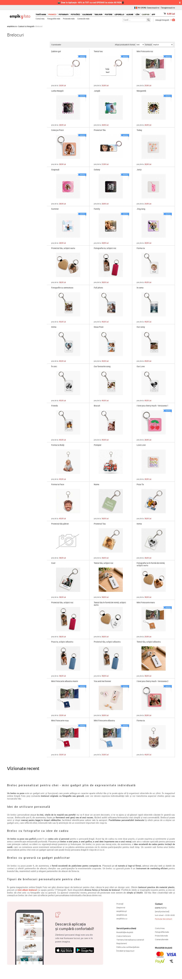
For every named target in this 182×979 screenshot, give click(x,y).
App (153, 14)
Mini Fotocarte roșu (60, 720)
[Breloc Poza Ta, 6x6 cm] (153, 501)
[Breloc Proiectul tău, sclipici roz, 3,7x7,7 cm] (68, 619)
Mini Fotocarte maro (146, 602)
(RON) (142, 7)
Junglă (97, 91)
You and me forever (102, 681)
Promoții (52, 14)
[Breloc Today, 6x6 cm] (153, 146)
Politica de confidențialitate (127, 947)
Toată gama (41, 14)
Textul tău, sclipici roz (103, 563)
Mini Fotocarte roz (145, 51)
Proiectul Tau (100, 524)
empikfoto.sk (121, 915)
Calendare (87, 14)
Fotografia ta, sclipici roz (105, 248)
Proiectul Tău (100, 130)
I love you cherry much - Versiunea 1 (152, 406)
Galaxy (97, 169)
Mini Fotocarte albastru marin (64, 681)
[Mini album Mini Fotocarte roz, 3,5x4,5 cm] (153, 68)
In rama (140, 288)
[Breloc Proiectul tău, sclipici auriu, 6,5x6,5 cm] (68, 264)
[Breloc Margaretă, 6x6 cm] (153, 107)
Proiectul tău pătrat (60, 524)
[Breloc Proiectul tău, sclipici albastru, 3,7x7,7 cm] (111, 658)
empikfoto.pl (121, 911)
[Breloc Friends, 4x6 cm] (68, 422)
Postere (108, 14)
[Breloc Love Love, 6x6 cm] (153, 461)
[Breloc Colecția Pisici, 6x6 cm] (68, 146)
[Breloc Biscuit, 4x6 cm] (111, 422)
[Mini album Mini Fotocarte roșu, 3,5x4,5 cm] (68, 737)
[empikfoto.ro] (20, 16)
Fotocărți (75, 14)
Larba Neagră (57, 91)
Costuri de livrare (123, 936)
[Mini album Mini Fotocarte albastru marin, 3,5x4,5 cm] (68, 697)
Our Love (141, 366)
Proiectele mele (69, 19)
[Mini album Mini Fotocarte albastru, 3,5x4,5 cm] (111, 737)
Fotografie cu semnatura (62, 288)
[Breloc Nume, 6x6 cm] (111, 501)
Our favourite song (102, 366)
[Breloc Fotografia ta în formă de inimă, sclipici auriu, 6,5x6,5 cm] (153, 579)
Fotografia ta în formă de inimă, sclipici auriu (151, 564)
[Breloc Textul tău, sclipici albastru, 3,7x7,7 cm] (153, 658)
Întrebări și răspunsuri (125, 951)
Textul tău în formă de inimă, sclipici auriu (110, 603)
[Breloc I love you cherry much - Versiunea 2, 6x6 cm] (153, 697)
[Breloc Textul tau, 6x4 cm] (111, 68)
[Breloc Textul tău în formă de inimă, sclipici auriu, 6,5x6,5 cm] (111, 619)
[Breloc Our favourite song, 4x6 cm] (111, 383)
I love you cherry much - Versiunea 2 (152, 681)
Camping (145, 14)
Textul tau (98, 51)
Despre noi (120, 908)
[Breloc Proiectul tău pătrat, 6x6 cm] (68, 540)
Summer (55, 209)
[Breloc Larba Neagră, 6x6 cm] (68, 107)
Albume (129, 14)
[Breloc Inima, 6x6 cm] (153, 540)
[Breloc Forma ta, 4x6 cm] (153, 264)
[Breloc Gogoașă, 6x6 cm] (68, 186)
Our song (141, 327)
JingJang (141, 209)
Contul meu (40, 19)
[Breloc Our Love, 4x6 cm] (153, 383)
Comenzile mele (83, 19)
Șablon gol (56, 51)
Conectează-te (153, 7)
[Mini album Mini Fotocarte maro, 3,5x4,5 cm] (153, 619)
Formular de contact (163, 919)
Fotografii (64, 14)
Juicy (139, 169)
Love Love (141, 445)
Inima (53, 327)
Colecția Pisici (57, 130)
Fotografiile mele (53, 19)
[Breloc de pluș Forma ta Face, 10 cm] (68, 501)
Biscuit (97, 406)
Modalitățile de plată (124, 932)
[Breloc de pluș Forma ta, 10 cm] (153, 737)
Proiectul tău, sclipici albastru (107, 642)
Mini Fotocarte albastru (104, 720)
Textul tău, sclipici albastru (149, 642)
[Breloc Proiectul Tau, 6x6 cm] (111, 540)
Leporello (119, 14)
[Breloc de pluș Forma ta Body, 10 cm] (68, 461)
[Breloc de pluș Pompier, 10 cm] (111, 461)
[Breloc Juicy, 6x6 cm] (153, 186)
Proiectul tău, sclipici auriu (63, 248)
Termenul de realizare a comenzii (130, 940)
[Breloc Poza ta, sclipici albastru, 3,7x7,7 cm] (68, 658)
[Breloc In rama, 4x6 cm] (153, 304)
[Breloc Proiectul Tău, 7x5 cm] (111, 146)
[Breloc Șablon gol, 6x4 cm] (68, 68)
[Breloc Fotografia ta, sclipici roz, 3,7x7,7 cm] (111, 264)
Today (139, 130)
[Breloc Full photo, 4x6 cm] (111, 304)
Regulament (121, 943)
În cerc (54, 366)
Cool (53, 563)
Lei (171, 13)
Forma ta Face (57, 484)
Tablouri (98, 14)
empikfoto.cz (121, 919)
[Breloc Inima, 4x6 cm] (68, 343)
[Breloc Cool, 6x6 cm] (68, 579)
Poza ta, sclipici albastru (62, 642)
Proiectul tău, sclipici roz (62, 602)
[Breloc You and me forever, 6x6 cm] (111, 697)
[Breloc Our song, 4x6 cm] (153, 343)
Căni (137, 14)
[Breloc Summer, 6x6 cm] (68, 225)
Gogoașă (55, 169)
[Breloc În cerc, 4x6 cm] (68, 383)
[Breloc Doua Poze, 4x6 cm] (111, 343)
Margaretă (141, 91)
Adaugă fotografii (162, 20)
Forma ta (141, 248)
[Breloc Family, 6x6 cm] (111, 225)
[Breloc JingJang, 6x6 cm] (153, 225)
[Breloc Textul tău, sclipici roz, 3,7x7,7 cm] (111, 579)
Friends (54, 406)
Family (97, 209)
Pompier (97, 445)
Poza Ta (140, 484)
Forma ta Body (57, 445)
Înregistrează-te (168, 7)
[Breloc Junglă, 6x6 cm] (111, 107)
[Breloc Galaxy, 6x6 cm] (111, 186)
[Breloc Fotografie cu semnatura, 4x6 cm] (68, 304)
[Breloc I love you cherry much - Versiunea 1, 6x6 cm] (153, 422)
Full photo (98, 288)
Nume (96, 484)
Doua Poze (98, 327)
